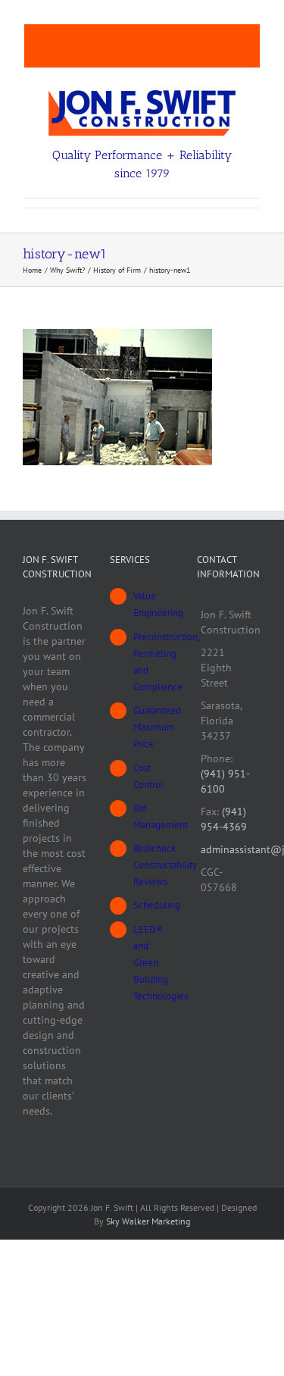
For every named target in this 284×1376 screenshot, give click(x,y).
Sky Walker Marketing (148, 1221)
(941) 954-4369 (224, 819)
